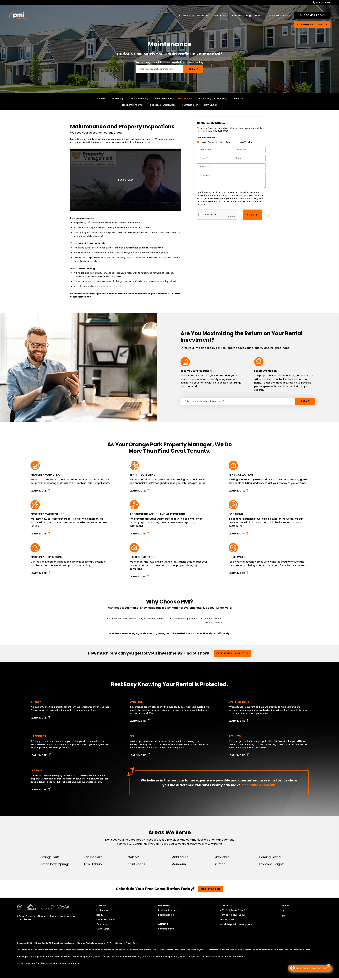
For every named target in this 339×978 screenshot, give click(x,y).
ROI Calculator (190, 104)
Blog (248, 15)
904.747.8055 (323, 2)
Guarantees (102, 924)
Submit (193, 69)
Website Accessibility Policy (297, 949)
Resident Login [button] (166, 914)
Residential (102, 910)
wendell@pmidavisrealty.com (236, 924)
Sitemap (118, 943)
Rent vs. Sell (210, 104)
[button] (283, 911)
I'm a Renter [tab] (226, 142)
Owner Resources (105, 919)
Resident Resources (168, 910)
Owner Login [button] (103, 928)
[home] (18, 16)
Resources (220, 15)
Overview (100, 98)
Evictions (239, 98)
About (257, 15)
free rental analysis (232, 653)
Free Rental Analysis (278, 15)
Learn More (38, 490)
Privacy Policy (132, 943)
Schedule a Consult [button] (312, 24)
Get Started (210, 889)
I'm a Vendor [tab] (245, 142)
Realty (99, 914)
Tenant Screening (139, 98)
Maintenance (185, 98)
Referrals (237, 15)
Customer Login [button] (312, 15)
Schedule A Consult (259, 785)
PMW (109, 943)
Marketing (117, 98)
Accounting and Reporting (213, 98)
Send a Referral (166, 928)
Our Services (184, 15)
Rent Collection (163, 98)
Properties (203, 15)
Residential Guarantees (162, 104)
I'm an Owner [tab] (207, 142)
